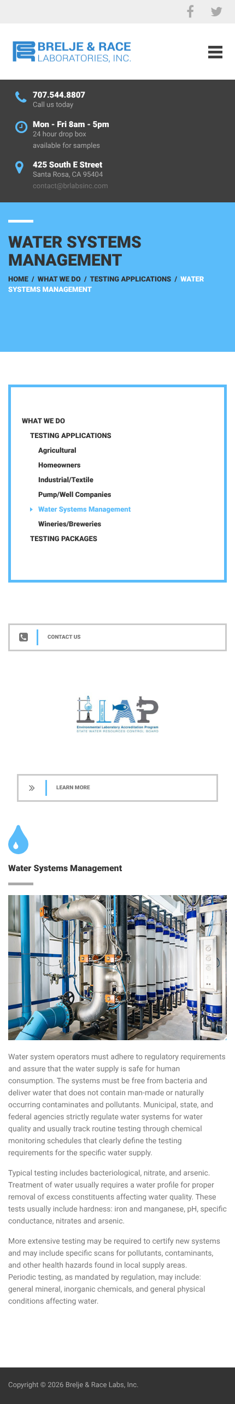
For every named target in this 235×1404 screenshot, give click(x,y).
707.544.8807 (59, 95)
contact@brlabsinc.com (70, 186)
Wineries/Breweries (69, 524)
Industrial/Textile (65, 480)
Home (18, 279)
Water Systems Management (84, 510)
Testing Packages (63, 539)
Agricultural (57, 451)
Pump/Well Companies (74, 495)
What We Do (59, 279)
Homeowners (59, 465)
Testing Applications (130, 279)
